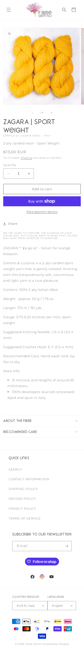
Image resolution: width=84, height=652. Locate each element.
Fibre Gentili (34, 643)
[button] (8, 10)
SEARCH (15, 469)
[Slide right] (51, 113)
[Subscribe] (67, 546)
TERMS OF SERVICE (25, 518)
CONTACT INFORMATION (29, 479)
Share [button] (12, 224)
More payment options (42, 211)
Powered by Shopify (56, 643)
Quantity (9, 165)
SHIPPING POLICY (23, 489)
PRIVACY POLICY (22, 509)
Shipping (26, 157)
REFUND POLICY (22, 499)
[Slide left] (32, 113)
